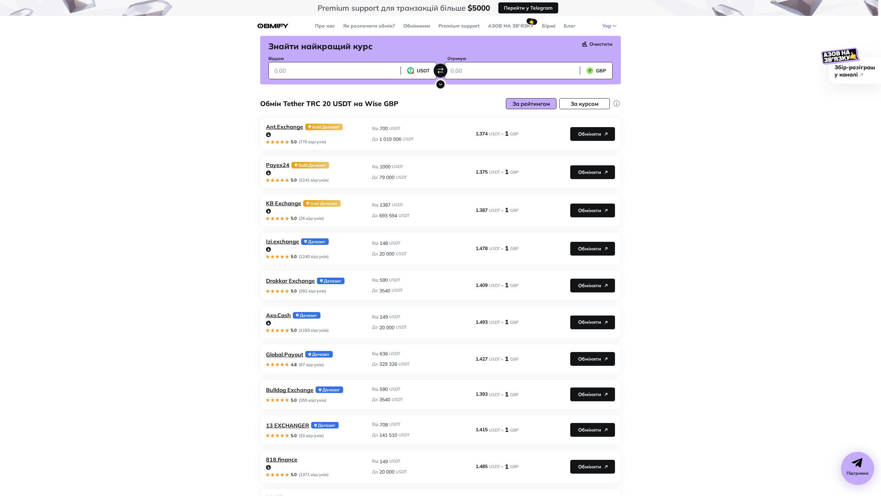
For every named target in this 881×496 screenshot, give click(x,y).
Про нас (325, 26)
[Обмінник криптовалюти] (272, 26)
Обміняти (589, 134)
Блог (570, 26)
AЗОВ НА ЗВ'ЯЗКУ (511, 26)
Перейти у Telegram (528, 8)
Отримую (456, 58)
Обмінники (416, 26)
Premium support (459, 26)
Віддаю (276, 58)
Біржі (548, 26)
